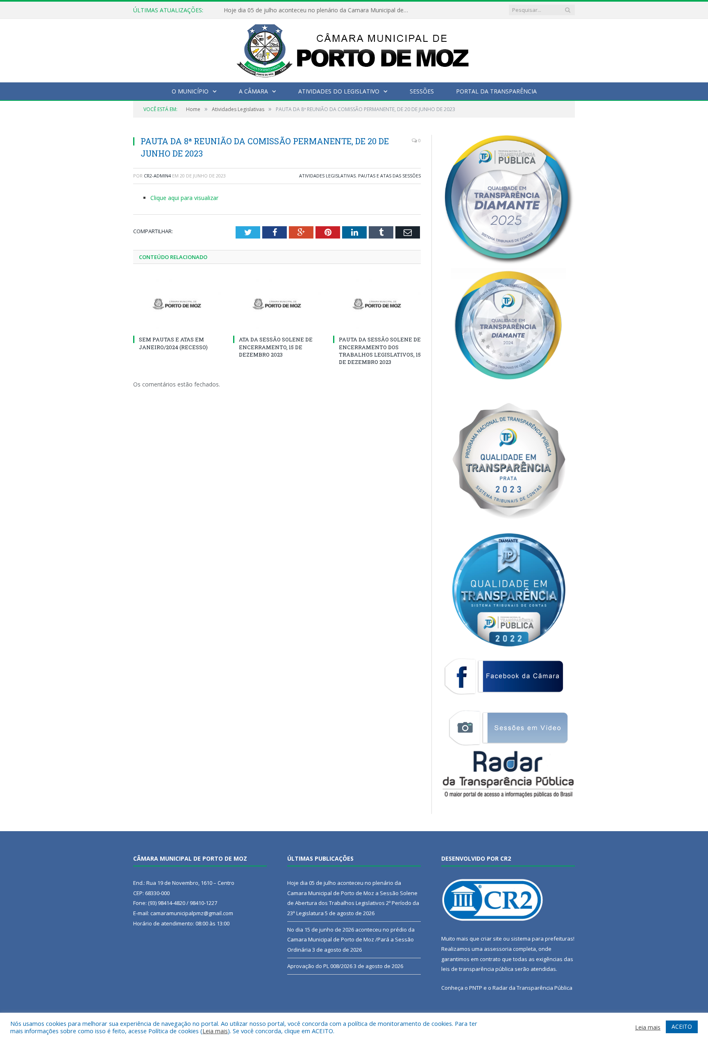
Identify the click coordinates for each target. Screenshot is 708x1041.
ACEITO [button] (682, 1026)
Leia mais (215, 1030)
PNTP (475, 987)
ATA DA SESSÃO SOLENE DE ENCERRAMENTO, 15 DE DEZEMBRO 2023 (276, 347)
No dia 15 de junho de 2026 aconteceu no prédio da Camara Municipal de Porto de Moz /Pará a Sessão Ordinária (351, 939)
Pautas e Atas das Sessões (389, 176)
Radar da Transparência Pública (532, 987)
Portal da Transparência (496, 91)
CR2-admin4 (157, 176)
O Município (190, 91)
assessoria (498, 948)
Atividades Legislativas (327, 176)
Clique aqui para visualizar (184, 198)
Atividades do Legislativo (338, 91)
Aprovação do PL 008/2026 (319, 966)
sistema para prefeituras (542, 938)
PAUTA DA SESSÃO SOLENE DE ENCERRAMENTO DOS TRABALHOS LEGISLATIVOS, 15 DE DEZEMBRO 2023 (380, 351)
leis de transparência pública (477, 969)
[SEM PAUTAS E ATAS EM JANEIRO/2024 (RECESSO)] (177, 304)
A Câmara (253, 91)
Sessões (422, 91)
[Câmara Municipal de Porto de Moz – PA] (354, 48)
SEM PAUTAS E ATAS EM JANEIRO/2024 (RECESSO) (173, 343)
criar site (491, 938)
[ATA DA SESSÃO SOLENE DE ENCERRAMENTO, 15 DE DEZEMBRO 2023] (277, 304)
